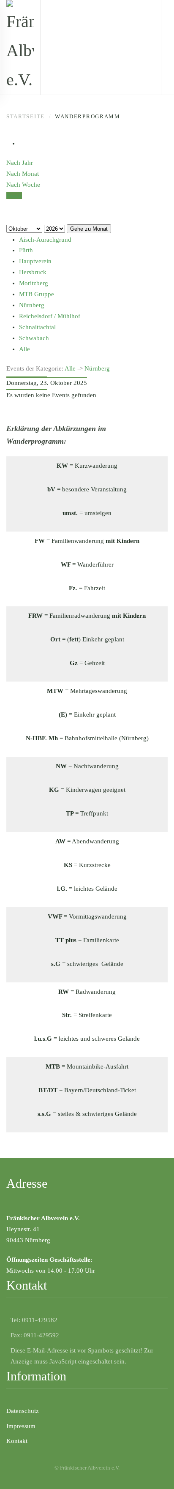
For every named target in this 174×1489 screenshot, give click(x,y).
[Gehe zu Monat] (8, 206)
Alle (70, 368)
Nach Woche (23, 184)
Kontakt (16, 1440)
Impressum (20, 1426)
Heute (14, 195)
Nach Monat (22, 173)
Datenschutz (22, 1410)
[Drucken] (21, 143)
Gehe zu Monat (89, 229)
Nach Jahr (19, 162)
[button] (155, 1470)
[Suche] (8, 217)
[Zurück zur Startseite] (20, 47)
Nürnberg (97, 368)
